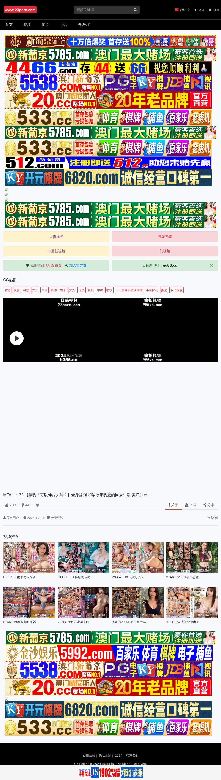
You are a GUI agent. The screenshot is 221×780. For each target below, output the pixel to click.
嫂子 (63, 290)
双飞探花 (176, 290)
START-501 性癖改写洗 (74, 577)
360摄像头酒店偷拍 (129, 290)
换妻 (164, 290)
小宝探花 (152, 290)
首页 (9, 24)
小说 (63, 24)
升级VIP (84, 24)
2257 (118, 755)
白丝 (44, 290)
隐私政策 (105, 755)
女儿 (35, 290)
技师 (54, 290)
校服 (17, 290)
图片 (45, 24)
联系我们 (132, 755)
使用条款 (89, 755)
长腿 (91, 290)
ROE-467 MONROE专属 (129, 622)
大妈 (72, 290)
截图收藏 (46, 265)
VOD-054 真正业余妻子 (182, 622)
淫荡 (82, 290)
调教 (26, 290)
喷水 (109, 290)
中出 (100, 290)
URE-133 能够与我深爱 (19, 577)
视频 (27, 24)
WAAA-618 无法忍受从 (128, 577)
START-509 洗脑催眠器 (19, 622)
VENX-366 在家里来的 (73, 622)
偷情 (7, 290)
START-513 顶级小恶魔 (182, 577)
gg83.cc (170, 265)
